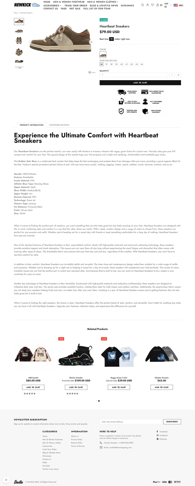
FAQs (45, 462)
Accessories (47, 446)
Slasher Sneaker (76, 378)
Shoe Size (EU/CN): (108, 60)
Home (16, 13)
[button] (30, 393)
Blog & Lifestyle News (51, 452)
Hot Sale (46, 465)
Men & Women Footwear (53, 439)
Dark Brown (103, 54)
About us (75, 436)
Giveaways (47, 456)
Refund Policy (76, 442)
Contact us (47, 459)
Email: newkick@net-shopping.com (118, 447)
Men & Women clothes (52, 442)
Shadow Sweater (162, 378)
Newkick (27, 5)
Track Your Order (50, 449)
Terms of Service (78, 446)
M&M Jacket (33, 378)
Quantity (104, 71)
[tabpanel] (119, 366)
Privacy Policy (76, 439)
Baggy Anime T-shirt (119, 378)
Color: (103, 49)
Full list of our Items (51, 469)
